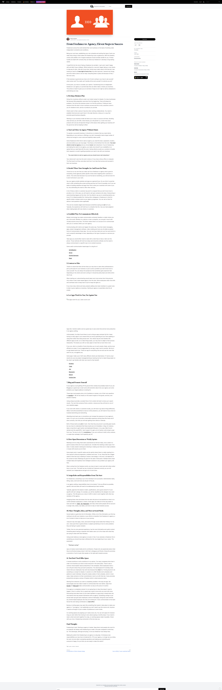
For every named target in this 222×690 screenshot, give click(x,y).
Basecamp (72, 372)
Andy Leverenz (73, 38)
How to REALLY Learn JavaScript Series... (122, 651)
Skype (70, 252)
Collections (13, 1)
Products (19, 1)
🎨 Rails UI (33, 1)
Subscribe (128, 6)
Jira (70, 369)
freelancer (77, 646)
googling (70, 395)
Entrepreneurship (137, 58)
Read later (145, 39)
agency (70, 646)
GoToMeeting (72, 250)
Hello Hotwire (136, 63)
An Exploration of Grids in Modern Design (76, 651)
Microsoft (76, 585)
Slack (70, 258)
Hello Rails (136, 67)
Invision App (72, 377)
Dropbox (71, 363)
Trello (70, 366)
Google (69, 585)
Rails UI (135, 72)
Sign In (200, 1)
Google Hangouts (73, 255)
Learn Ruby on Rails (41, 1)
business (73, 646)
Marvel (71, 374)
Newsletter (196, 1)
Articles (7, 1)
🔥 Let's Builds (26, 1)
